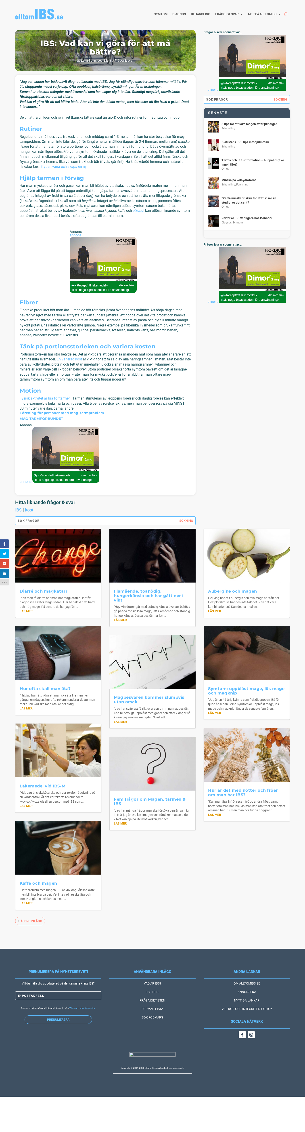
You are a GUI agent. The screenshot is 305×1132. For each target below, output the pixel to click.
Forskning (242, 184)
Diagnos (179, 14)
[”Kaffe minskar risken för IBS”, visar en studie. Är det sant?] (213, 201)
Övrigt (225, 168)
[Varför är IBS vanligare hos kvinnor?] (213, 221)
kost (29, 510)
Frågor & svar (227, 14)
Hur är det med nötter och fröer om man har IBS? (243, 792)
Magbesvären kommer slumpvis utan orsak (149, 699)
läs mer (26, 611)
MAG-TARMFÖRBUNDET (41, 419)
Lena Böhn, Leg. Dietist (97, 60)
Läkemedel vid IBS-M (43, 786)
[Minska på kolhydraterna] (213, 183)
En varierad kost (69, 359)
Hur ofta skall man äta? (45, 688)
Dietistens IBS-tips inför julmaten (245, 142)
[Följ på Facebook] (242, 1034)
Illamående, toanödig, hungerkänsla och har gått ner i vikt (149, 596)
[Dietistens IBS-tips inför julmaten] (213, 145)
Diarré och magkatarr (43, 591)
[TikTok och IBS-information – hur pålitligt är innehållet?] (213, 163)
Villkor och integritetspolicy (82, 1008)
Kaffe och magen (38, 883)
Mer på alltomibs (262, 14)
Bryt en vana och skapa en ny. (63, 166)
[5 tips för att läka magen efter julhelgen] (213, 127)
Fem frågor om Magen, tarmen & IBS (150, 801)
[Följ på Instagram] (251, 1034)
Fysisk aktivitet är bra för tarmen (45, 398)
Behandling (200, 14)
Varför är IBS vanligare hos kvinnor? (246, 218)
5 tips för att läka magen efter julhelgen (249, 124)
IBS (18, 510)
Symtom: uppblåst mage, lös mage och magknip (246, 691)
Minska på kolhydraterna (239, 180)
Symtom (160, 14)
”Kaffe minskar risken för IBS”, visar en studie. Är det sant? (248, 200)
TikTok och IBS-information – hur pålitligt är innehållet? (252, 162)
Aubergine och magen (232, 591)
